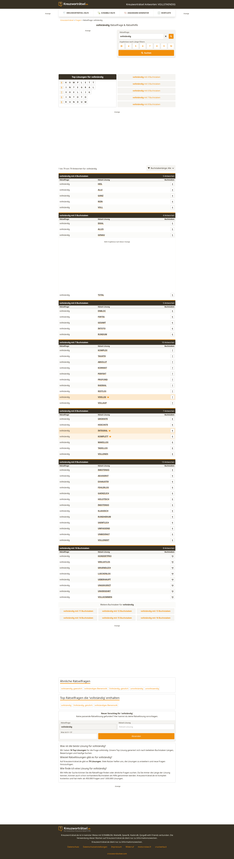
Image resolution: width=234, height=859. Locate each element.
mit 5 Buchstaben (146, 83)
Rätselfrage (124, 32)
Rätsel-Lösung (125, 723)
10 (171, 46)
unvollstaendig (152, 688)
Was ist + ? (66, 732)
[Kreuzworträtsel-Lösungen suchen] (171, 36)
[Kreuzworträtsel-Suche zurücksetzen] (165, 36)
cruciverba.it (161, 846)
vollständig (66, 705)
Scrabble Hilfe (108, 13)
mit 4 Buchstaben (146, 77)
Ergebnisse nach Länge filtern (132, 42)
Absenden (136, 736)
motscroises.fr (144, 846)
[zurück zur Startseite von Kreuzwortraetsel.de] (74, 4)
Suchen (147, 53)
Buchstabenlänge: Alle (161, 168)
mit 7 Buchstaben (146, 97)
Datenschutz (73, 846)
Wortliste (166, 13)
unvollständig (137, 688)
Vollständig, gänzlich (118, 688)
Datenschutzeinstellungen (95, 846)
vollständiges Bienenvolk (95, 688)
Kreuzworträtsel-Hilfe (78, 13)
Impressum (116, 846)
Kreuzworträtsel (66, 20)
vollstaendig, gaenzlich (71, 688)
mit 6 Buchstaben (146, 90)
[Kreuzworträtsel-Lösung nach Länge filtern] (121, 46)
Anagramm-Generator (138, 13)
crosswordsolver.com (117, 853)
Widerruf (130, 846)
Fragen (78, 20)
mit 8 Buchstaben (146, 104)
